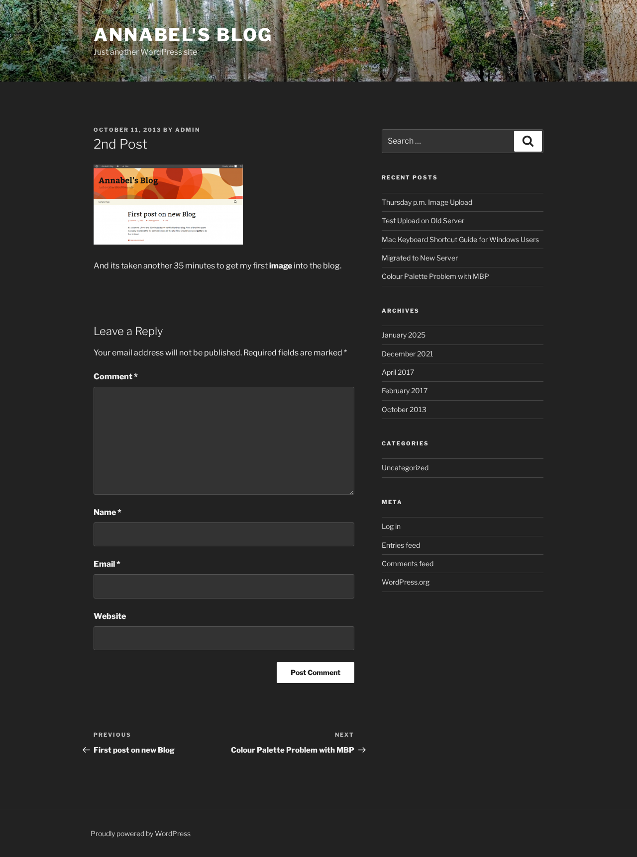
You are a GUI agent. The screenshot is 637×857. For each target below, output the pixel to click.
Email (107, 564)
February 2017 (404, 390)
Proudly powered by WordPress (141, 833)
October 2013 (404, 409)
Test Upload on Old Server (423, 220)
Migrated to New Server (420, 258)
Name (107, 512)
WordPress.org (405, 582)
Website (110, 616)
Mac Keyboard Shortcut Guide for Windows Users (460, 239)
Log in (391, 526)
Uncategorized (405, 467)
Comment (116, 376)
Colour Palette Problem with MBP (435, 276)
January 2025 (403, 335)
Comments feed (407, 563)
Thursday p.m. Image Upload (427, 202)
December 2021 (407, 353)
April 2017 (398, 372)
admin (187, 129)
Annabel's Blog (183, 35)
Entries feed (401, 545)
